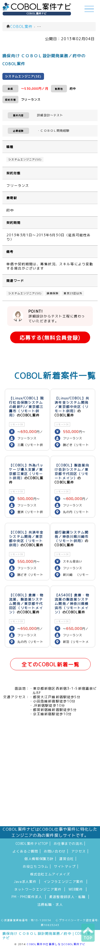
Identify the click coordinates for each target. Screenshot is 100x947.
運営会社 (66, 859)
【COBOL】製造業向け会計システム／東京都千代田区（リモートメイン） (72, 471)
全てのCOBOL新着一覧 (50, 664)
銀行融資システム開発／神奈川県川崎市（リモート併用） (72, 536)
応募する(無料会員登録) (50, 337)
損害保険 (52, 293)
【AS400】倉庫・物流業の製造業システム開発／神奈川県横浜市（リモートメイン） (72, 603)
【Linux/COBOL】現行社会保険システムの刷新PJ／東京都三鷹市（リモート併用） (26, 406)
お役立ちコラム (35, 866)
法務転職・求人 (50, 904)
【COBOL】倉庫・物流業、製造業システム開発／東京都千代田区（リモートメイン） (26, 603)
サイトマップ (65, 866)
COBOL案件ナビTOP (32, 843)
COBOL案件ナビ (37, 13)
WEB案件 (76, 889)
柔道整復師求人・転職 (67, 897)
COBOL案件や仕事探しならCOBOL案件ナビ (56, 944)
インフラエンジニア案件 (63, 881)
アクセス (78, 851)
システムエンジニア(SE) (25, 159)
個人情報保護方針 (39, 859)
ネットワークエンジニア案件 (37, 889)
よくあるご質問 (25, 851)
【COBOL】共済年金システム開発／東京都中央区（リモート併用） (26, 538)
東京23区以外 (72, 293)
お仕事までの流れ (68, 843)
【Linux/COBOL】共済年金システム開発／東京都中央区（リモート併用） (72, 404)
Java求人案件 (25, 881)
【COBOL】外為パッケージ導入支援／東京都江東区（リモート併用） (26, 471)
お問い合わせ (55, 851)
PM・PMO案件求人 (26, 897)
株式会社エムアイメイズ (50, 874)
